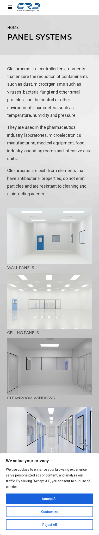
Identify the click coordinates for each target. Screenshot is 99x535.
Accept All (49, 499)
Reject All (49, 525)
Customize (49, 512)
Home (13, 27)
